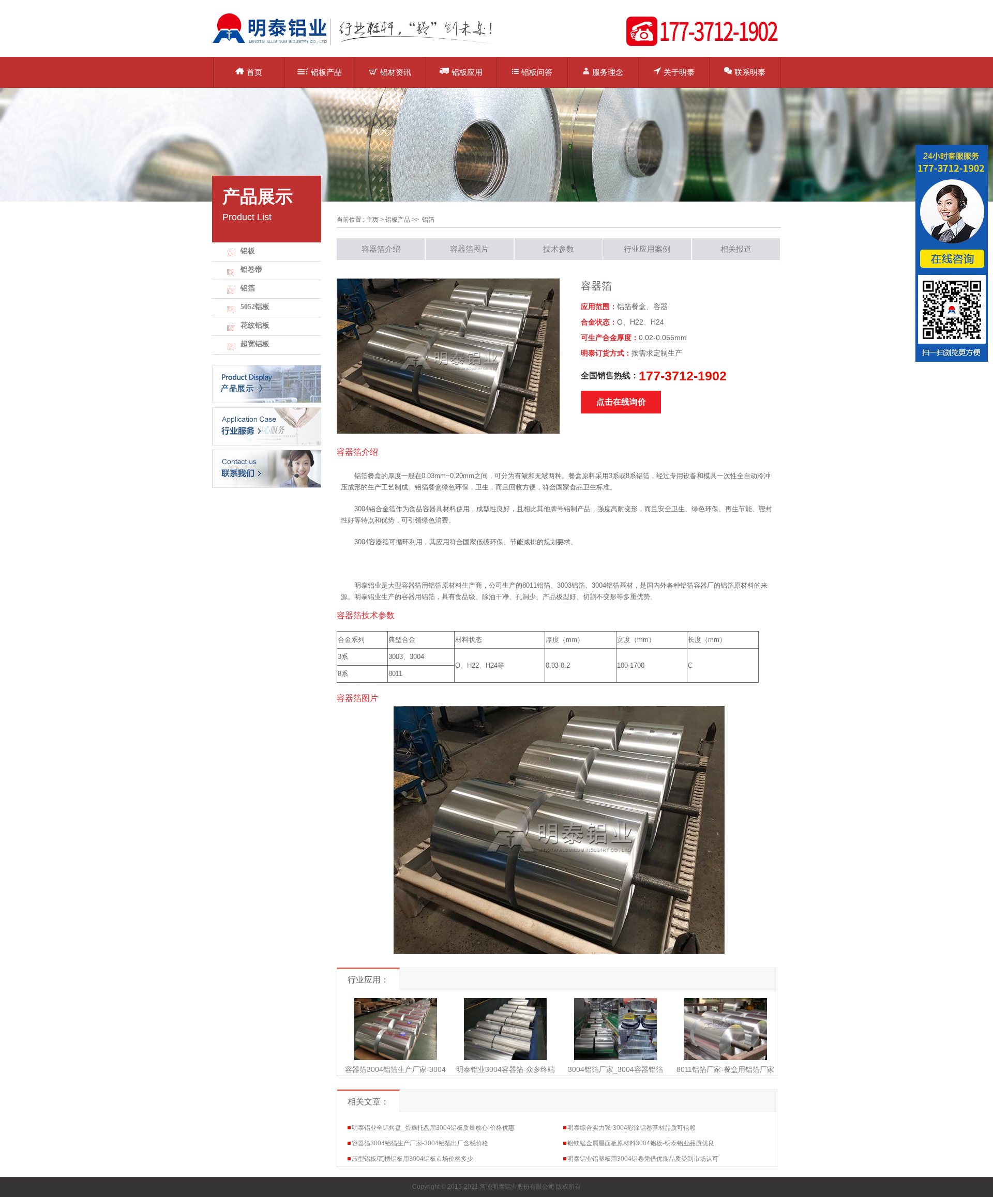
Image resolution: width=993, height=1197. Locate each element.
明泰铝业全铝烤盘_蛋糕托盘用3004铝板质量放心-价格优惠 (433, 1127)
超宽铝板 (254, 344)
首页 (254, 72)
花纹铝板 (254, 325)
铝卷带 (251, 269)
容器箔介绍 (381, 248)
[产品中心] (266, 383)
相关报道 (735, 248)
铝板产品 (326, 72)
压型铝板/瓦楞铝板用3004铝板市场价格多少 (412, 1158)
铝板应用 (467, 72)
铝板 (247, 251)
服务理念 (607, 72)
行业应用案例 (647, 248)
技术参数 (558, 248)
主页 (372, 219)
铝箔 (247, 288)
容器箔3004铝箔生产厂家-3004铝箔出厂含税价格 (420, 1143)
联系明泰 (749, 72)
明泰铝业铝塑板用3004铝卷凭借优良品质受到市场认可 (642, 1158)
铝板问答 (536, 72)
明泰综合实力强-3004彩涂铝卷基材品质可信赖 (631, 1127)
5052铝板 (254, 307)
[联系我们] (266, 468)
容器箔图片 (469, 248)
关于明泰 (679, 72)
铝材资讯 (395, 72)
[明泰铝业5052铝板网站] (359, 44)
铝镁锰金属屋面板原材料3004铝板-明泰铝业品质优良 (640, 1143)
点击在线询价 (621, 401)
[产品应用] (266, 425)
